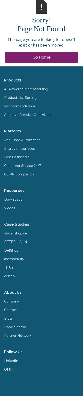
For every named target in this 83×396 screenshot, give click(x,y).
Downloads (13, 199)
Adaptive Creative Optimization (29, 115)
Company (12, 301)
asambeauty (14, 259)
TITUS (9, 267)
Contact (10, 310)
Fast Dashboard (17, 157)
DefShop (11, 250)
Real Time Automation (22, 140)
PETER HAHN (15, 242)
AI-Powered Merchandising (26, 89)
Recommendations (20, 106)
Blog (8, 318)
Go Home (41, 57)
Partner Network (17, 336)
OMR (8, 369)
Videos (9, 208)
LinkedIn (11, 361)
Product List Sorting (20, 98)
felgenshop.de (15, 233)
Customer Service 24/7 (22, 166)
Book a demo (15, 327)
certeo (9, 276)
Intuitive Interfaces (19, 149)
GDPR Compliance (19, 174)
